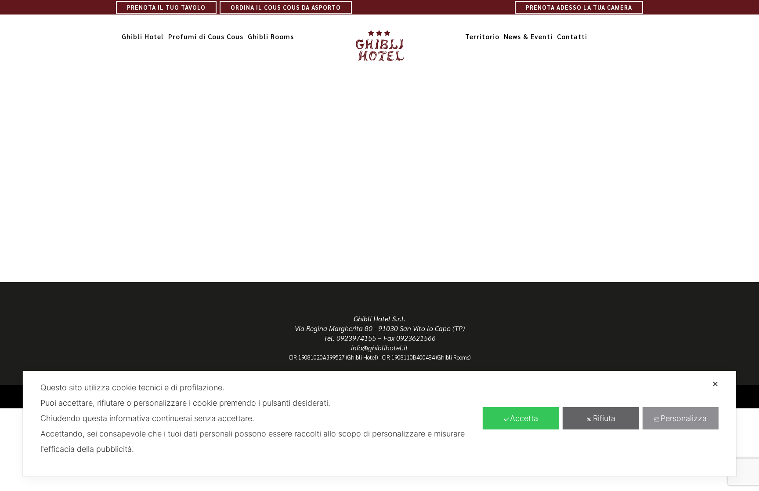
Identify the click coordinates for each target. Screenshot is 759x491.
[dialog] (379, 423)
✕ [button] (715, 384)
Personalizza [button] (684, 418)
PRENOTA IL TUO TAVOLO (166, 7)
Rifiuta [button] (604, 418)
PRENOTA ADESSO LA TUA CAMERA (579, 7)
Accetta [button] (524, 418)
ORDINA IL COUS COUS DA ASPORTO (286, 7)
